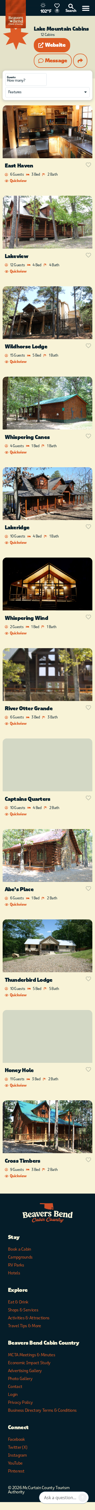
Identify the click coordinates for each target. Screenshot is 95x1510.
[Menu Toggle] (86, 8)
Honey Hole (19, 1070)
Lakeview (16, 256)
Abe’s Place (19, 889)
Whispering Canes (27, 437)
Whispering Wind (26, 618)
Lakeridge (17, 527)
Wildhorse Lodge (26, 346)
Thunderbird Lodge (29, 980)
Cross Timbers (22, 1161)
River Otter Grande (29, 708)
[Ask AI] (82, 1497)
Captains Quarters (27, 799)
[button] (52, 45)
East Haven (19, 165)
